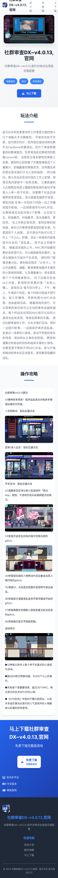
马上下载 (31, 93)
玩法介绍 (29, 844)
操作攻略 (29, 850)
